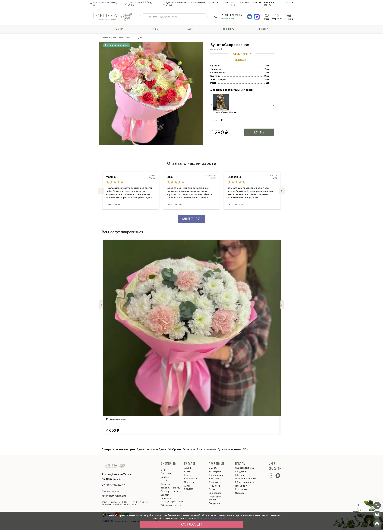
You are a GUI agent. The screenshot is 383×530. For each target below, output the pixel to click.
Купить (259, 132)
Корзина (289, 15)
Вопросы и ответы (269, 3)
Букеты (191, 29)
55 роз (246, 449)
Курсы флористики (171, 491)
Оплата (214, 2)
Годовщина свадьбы (246, 478)
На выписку (241, 485)
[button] (282, 191)
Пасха (212, 489)
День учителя (216, 482)
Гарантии (256, 2)
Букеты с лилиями (206, 449)
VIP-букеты (174, 449)
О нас (233, 3)
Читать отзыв (113, 204)
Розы (155, 29)
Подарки (263, 29)
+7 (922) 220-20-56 (231, 15)
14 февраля (215, 471)
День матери (216, 475)
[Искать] (145, 17)
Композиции (227, 29)
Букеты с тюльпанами (229, 449)
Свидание (240, 471)
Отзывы (225, 2)
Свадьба (240, 493)
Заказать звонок (227, 18)
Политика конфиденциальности (214, 518)
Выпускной (215, 503)
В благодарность (244, 482)
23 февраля (215, 493)
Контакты (288, 2)
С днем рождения (244, 468)
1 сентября (215, 478)
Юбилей (239, 475)
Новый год (214, 485)
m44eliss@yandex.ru (114, 495)
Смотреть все (191, 219)
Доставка (244, 2)
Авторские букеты (156, 449)
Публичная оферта (171, 505)
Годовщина (241, 489)
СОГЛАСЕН (191, 524)
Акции (119, 29)
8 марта (213, 468)
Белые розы (189, 449)
